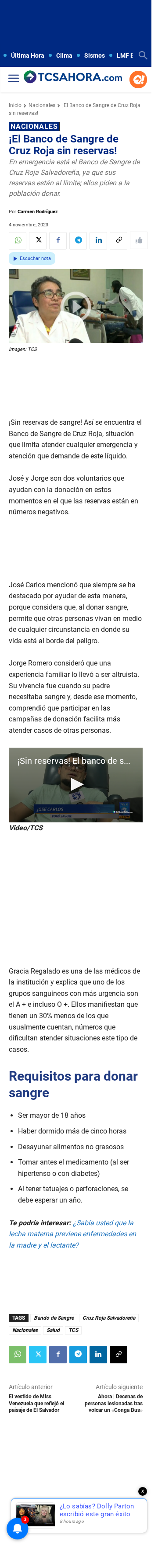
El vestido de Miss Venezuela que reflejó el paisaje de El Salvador (36, 1403)
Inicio (15, 105)
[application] (76, 785)
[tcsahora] (73, 77)
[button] (76, 784)
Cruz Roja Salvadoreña (109, 1318)
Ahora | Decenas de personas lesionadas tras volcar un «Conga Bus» (114, 1403)
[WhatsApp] (17, 241)
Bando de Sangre (54, 1318)
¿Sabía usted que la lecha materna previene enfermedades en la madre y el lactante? (72, 1234)
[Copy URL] (118, 241)
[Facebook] (58, 241)
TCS (73, 1330)
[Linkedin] (98, 241)
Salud (53, 1330)
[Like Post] (138, 240)
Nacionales (42, 105)
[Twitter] (38, 241)
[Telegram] (78, 241)
